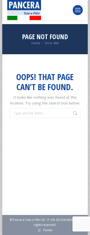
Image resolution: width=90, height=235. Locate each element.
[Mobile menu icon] (78, 10)
